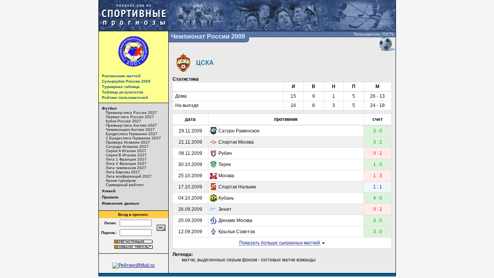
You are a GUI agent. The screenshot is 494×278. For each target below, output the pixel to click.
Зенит (225, 209)
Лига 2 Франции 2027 (126, 163)
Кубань (226, 198)
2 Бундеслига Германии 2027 (133, 138)
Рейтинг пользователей (125, 97)
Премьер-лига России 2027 (131, 112)
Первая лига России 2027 (130, 117)
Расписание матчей (121, 76)
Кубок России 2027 (123, 121)
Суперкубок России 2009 (126, 81)
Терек (224, 164)
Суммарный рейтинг (125, 185)
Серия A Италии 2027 (126, 151)
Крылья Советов (236, 231)
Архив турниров (120, 180)
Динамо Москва (235, 220)
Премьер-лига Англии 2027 (131, 125)
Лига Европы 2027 (123, 172)
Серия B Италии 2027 (126, 155)
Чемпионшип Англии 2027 (130, 129)
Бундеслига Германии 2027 (131, 134)
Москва (226, 175)
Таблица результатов (122, 92)
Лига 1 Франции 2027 (126, 159)
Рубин (225, 153)
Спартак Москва (236, 142)
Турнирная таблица (121, 87)
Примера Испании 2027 (128, 142)
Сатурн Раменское (239, 131)
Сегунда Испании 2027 (127, 146)
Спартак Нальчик (237, 187)
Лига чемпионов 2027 (126, 168)
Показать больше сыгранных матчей (280, 243)
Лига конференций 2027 (129, 176)
